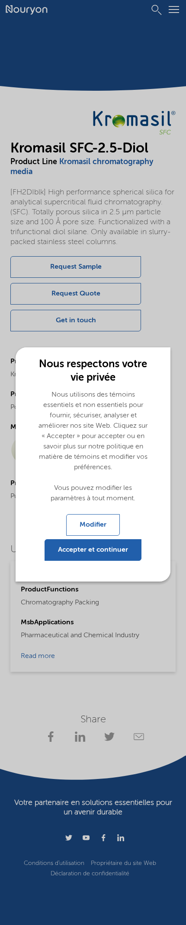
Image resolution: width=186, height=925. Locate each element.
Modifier (93, 524)
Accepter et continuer (93, 550)
